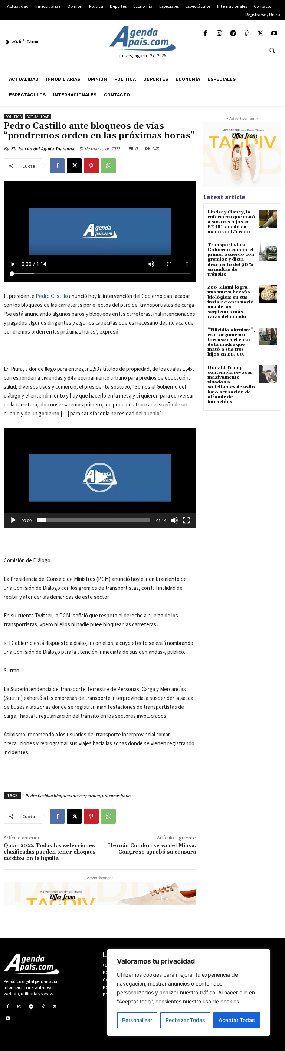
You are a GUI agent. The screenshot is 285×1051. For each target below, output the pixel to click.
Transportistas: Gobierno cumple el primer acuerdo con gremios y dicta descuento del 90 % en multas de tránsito (230, 259)
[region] (188, 992)
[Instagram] (219, 34)
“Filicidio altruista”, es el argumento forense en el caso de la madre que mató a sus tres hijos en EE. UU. (231, 342)
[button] (272, 50)
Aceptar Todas (237, 1020)
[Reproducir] (13, 520)
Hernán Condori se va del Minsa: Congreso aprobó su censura (152, 848)
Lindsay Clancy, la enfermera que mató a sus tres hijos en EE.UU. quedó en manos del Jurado (231, 222)
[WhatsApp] (108, 165)
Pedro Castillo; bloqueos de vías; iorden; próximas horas (78, 795)
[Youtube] (274, 34)
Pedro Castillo (52, 295)
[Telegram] (233, 34)
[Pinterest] (91, 165)
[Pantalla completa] (186, 520)
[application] (100, 478)
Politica (13, 116)
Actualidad (38, 116)
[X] (261, 34)
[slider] (93, 520)
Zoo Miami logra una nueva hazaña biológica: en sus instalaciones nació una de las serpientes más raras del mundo (230, 302)
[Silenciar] (174, 520)
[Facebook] (205, 34)
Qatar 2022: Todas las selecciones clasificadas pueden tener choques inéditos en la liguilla (50, 852)
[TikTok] (247, 34)
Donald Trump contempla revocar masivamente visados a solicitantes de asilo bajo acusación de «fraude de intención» (231, 385)
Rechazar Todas (185, 1020)
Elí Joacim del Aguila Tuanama (42, 148)
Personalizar (137, 1020)
